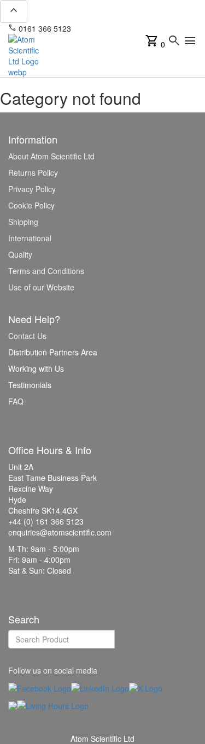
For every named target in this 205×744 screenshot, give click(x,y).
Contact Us (27, 335)
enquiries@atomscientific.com (130, 28)
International (29, 238)
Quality (20, 254)
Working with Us (36, 368)
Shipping (23, 221)
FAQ (16, 401)
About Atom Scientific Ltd (51, 156)
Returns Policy (33, 172)
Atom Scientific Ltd (102, 738)
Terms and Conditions (46, 270)
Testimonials (29, 384)
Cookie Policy (31, 205)
